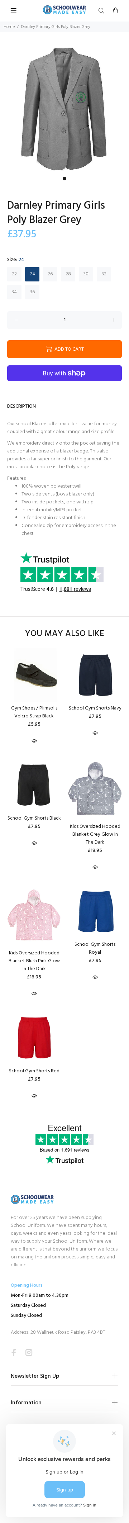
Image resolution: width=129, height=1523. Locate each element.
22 (14, 274)
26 (50, 274)
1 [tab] (64, 178)
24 (32, 274)
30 (86, 274)
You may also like (64, 634)
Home (9, 26)
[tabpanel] (64, 108)
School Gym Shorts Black (34, 818)
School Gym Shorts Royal (95, 948)
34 (14, 292)
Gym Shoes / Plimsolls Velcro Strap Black (34, 712)
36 (32, 292)
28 (68, 274)
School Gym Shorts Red (34, 1071)
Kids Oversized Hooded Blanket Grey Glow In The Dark (95, 834)
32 (104, 274)
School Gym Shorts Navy (95, 708)
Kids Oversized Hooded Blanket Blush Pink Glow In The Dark (34, 961)
